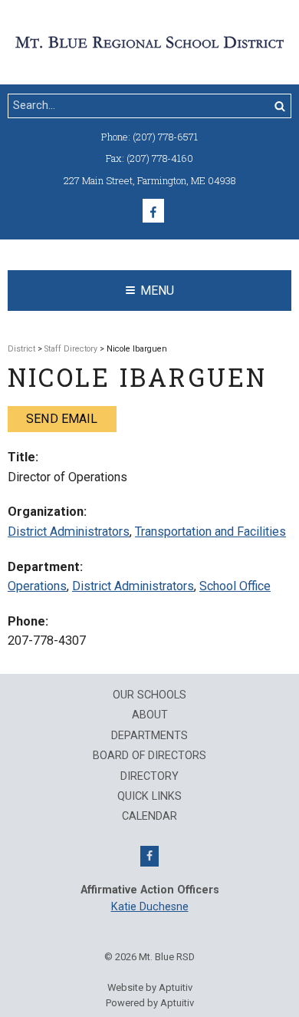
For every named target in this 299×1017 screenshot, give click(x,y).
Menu (157, 290)
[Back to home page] (149, 41)
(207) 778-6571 (165, 137)
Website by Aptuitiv (149, 987)
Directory (149, 776)
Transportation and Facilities (210, 531)
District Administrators (69, 531)
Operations (37, 586)
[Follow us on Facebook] (153, 211)
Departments (149, 736)
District (21, 349)
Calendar (149, 816)
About (150, 715)
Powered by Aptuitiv (150, 1003)
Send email (61, 418)
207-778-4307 (47, 640)
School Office (235, 586)
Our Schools (149, 695)
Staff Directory (70, 349)
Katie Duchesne (150, 906)
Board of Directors (149, 756)
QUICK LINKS (149, 796)
